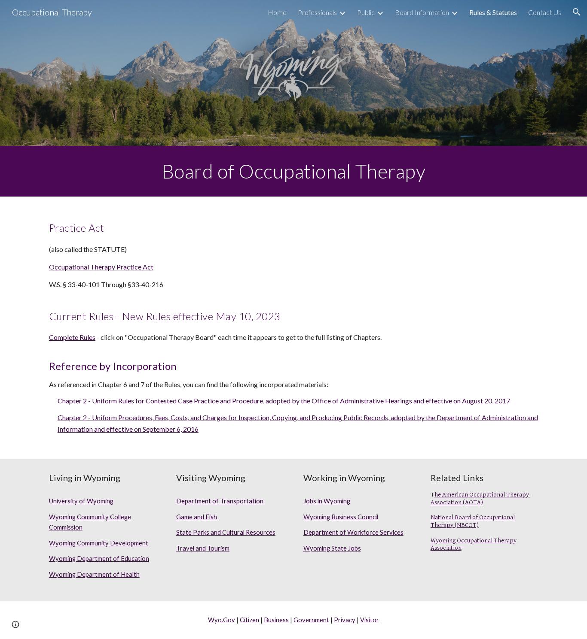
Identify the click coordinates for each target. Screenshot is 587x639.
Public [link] (366, 12)
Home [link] (277, 12)
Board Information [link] (422, 12)
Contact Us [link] (544, 12)
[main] (293, 171)
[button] (576, 12)
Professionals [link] (317, 12)
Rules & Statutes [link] (493, 12)
